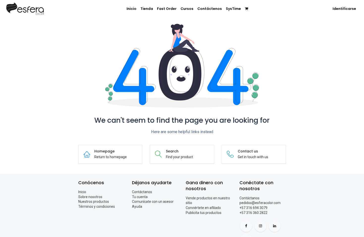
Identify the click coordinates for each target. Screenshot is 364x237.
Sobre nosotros (90, 197)
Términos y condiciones (96, 206)
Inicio (82, 192)
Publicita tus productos (203, 213)
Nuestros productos (93, 202)
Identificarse (344, 8)
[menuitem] (131, 8)
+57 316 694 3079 (253, 208)
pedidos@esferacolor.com (260, 203)
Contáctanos (142, 192)
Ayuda (137, 206)
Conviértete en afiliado (203, 208)
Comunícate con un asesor (153, 202)
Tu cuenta (140, 197)
